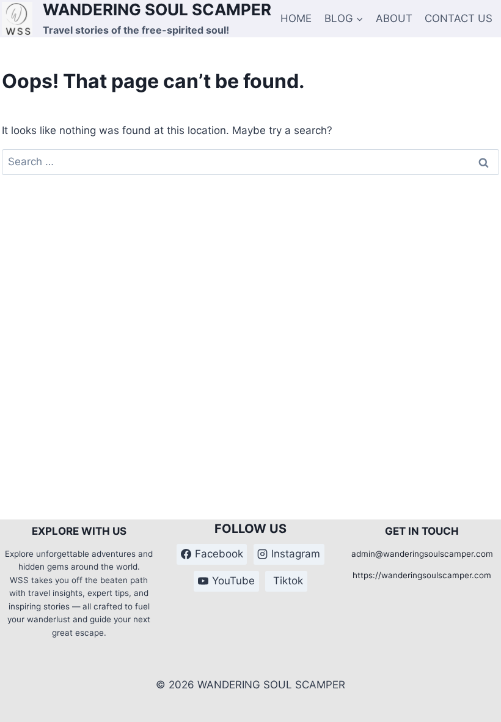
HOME (296, 18)
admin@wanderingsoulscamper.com (422, 554)
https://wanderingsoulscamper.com (422, 575)
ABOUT (394, 18)
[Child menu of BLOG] (344, 18)
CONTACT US (458, 18)
